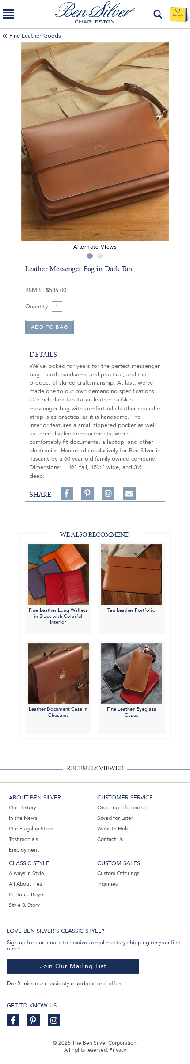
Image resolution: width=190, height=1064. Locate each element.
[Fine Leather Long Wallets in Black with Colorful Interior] (58, 574)
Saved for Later (115, 818)
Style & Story (24, 905)
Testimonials (23, 839)
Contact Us (110, 839)
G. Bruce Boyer (27, 894)
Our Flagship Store (31, 828)
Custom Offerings (118, 873)
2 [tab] (100, 256)
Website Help (113, 828)
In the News (23, 818)
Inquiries (107, 883)
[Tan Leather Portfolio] (131, 574)
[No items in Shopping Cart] (178, 14)
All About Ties (25, 883)
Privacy (118, 1049)
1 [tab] (90, 256)
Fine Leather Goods (35, 36)
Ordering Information (122, 807)
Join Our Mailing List (73, 966)
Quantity (36, 306)
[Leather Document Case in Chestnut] (58, 673)
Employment (24, 849)
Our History (22, 807)
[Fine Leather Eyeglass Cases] (131, 673)
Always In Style (26, 873)
